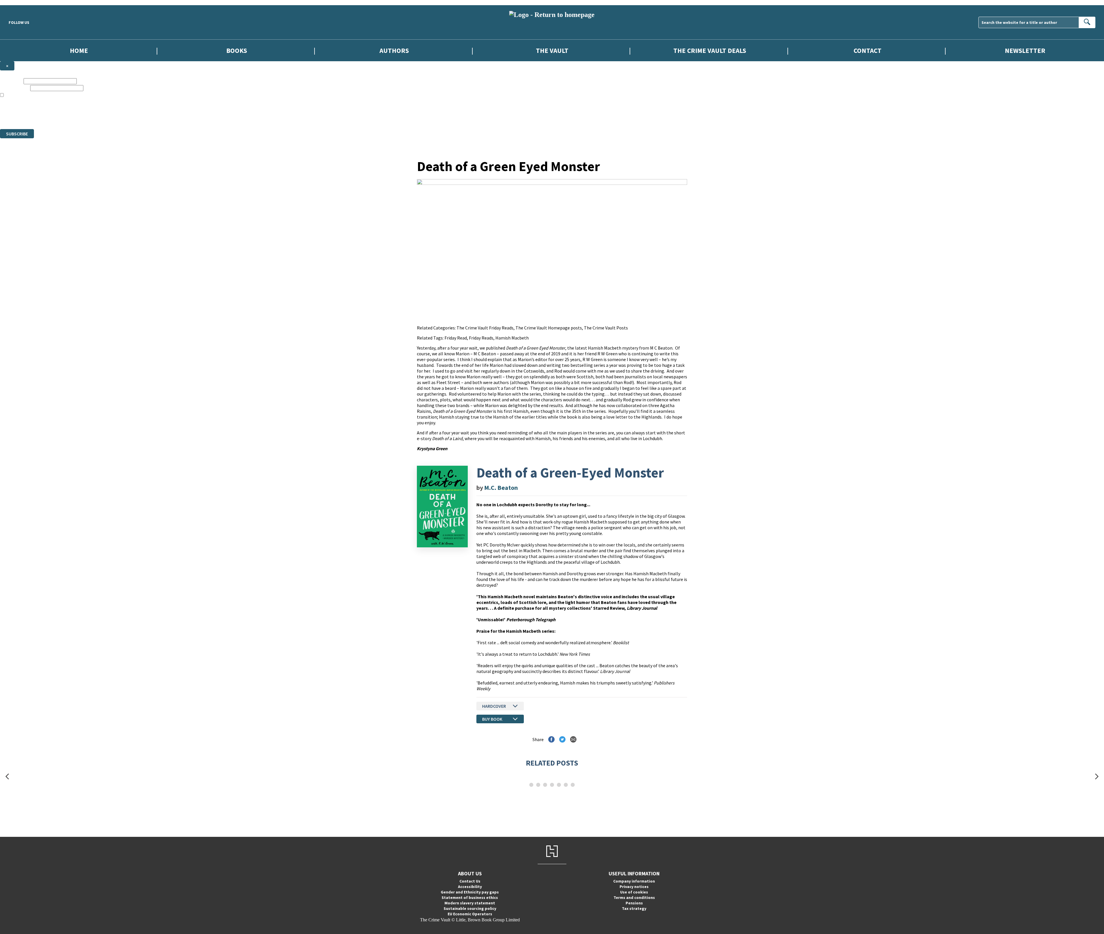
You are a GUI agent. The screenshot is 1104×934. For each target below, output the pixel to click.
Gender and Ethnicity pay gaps (470, 892)
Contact (867, 50)
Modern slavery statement (469, 903)
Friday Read (455, 338)
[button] (7, 776)
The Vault (552, 50)
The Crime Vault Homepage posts (548, 328)
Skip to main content (18, 2)
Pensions (634, 903)
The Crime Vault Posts (606, 328)
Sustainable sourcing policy (470, 908)
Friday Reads (481, 338)
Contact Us (469, 881)
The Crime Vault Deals (709, 50)
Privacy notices (634, 886)
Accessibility (470, 886)
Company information (634, 881)
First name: (11, 80)
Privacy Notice (113, 116)
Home (79, 50)
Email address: (14, 87)
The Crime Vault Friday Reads (485, 328)
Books (236, 50)
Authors (394, 50)
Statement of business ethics (470, 897)
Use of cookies (634, 892)
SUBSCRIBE (17, 134)
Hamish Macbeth (512, 338)
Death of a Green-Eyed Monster (570, 472)
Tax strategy (634, 908)
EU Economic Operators (470, 913)
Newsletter (1025, 50)
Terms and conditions (634, 897)
